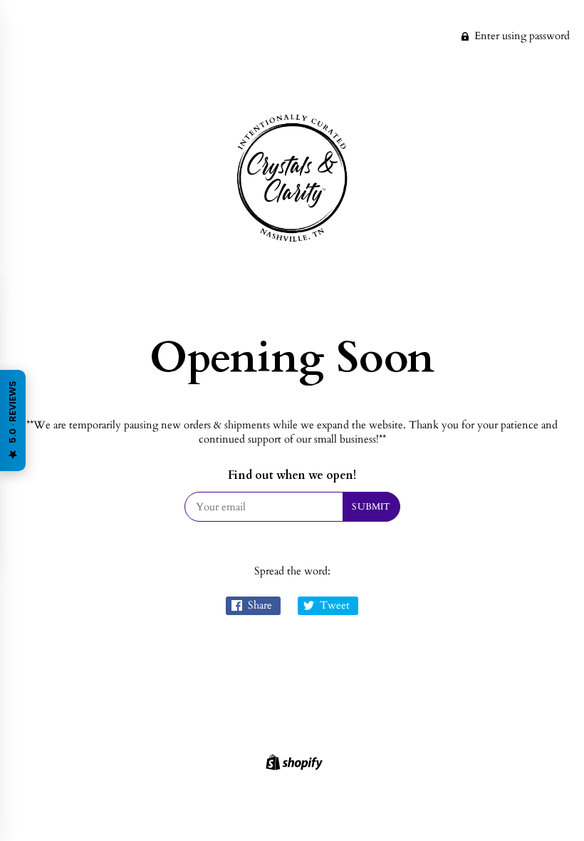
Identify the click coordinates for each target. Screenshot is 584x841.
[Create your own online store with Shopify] (292, 765)
